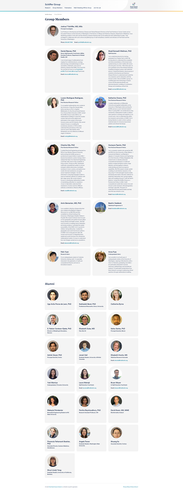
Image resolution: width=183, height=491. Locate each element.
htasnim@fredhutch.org (118, 194)
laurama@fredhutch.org (89, 388)
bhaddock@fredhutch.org (119, 208)
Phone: (63, 42)
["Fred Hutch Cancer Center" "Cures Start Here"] (134, 5)
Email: (76, 42)
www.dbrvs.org (72, 71)
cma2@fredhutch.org (70, 190)
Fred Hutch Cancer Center (55, 486)
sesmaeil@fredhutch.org (119, 89)
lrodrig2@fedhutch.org (70, 136)
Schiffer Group (52, 4)
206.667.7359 (69, 42)
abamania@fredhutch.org (71, 243)
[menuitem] (47, 7)
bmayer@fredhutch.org (121, 388)
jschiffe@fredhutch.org (84, 42)
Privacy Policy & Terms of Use (130, 486)
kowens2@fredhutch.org (119, 126)
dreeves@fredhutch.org (71, 74)
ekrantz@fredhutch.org (121, 360)
